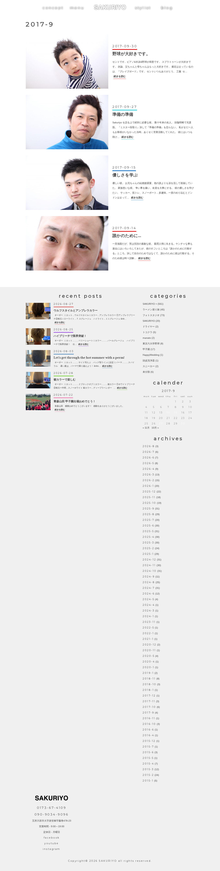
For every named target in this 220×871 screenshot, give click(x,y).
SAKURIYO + (150, 303)
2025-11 (149, 497)
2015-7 (148, 746)
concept (53, 7)
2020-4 (149, 661)
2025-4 (148, 536)
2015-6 (148, 752)
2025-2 (148, 548)
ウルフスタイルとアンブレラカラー (76, 310)
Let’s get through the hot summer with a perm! (89, 357)
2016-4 (148, 735)
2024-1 (148, 616)
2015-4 (148, 763)
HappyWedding (151, 354)
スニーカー (149, 366)
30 (183, 423)
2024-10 (150, 570)
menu (77, 7)
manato (147, 337)
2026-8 (149, 446)
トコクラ (147, 332)
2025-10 (149, 502)
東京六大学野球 (151, 343)
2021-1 (148, 638)
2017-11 (149, 701)
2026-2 (148, 480)
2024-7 (149, 587)
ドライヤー (149, 326)
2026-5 (148, 463)
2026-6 (148, 457)
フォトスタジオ (151, 315)
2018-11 (149, 678)
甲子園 (146, 349)
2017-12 (149, 695)
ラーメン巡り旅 (151, 309)
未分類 (146, 371)
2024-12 (149, 559)
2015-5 (148, 758)
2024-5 (148, 599)
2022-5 (148, 627)
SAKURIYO (149, 320)
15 (176, 412)
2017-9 (148, 712)
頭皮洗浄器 (149, 360)
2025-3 (148, 542)
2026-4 (149, 468)
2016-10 (149, 724)
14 (168, 412)
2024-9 (149, 576)
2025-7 (148, 519)
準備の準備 (122, 114)
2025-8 (149, 514)
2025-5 (148, 531)
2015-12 (149, 741)
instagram (51, 849)
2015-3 (148, 769)
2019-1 (148, 673)
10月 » (155, 427)
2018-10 (149, 684)
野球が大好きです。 (131, 53)
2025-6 (148, 525)
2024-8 (149, 582)
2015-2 (148, 775)
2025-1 (148, 553)
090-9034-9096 (52, 814)
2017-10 (149, 707)
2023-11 (149, 621)
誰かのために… (126, 235)
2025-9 (148, 508)
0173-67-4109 (51, 808)
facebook (52, 837)
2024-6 (149, 593)
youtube (51, 843)
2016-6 (148, 729)
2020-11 (149, 650)
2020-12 (149, 644)
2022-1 (148, 633)
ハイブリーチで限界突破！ (70, 336)
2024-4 (149, 604)
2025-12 (149, 491)
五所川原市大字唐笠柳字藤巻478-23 (51, 820)
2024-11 (149, 565)
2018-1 (148, 690)
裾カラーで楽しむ (65, 379)
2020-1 (148, 667)
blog (167, 7)
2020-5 (149, 656)
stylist (143, 7)
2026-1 (148, 485)
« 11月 (146, 427)
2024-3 (149, 610)
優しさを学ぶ (125, 174)
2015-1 (148, 780)
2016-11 (149, 718)
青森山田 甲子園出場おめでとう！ (75, 401)
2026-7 (149, 451)
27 (161, 423)
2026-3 (148, 474)
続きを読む (120, 76)
